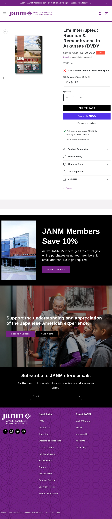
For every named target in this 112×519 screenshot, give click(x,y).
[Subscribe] (79, 396)
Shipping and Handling (50, 441)
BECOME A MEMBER (56, 270)
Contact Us (44, 427)
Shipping (67, 57)
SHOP (79, 427)
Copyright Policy (47, 487)
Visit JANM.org (83, 421)
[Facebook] (5, 432)
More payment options (87, 123)
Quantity (67, 92)
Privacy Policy (45, 474)
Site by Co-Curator (52, 512)
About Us (43, 434)
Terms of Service (47, 480)
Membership (82, 434)
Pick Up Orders (46, 447)
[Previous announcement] (5, 3)
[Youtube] (23, 432)
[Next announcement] (106, 3)
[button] (100, 13)
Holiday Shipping (47, 454)
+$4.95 (73, 82)
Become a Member (20, 334)
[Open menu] (4, 13)
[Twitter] (17, 432)
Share (69, 188)
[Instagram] (11, 432)
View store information (77, 139)
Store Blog (81, 447)
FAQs (41, 421)
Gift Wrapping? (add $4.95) (75, 77)
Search (42, 467)
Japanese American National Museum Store (25, 512)
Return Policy (45, 460)
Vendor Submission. (49, 493)
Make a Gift (47, 334)
